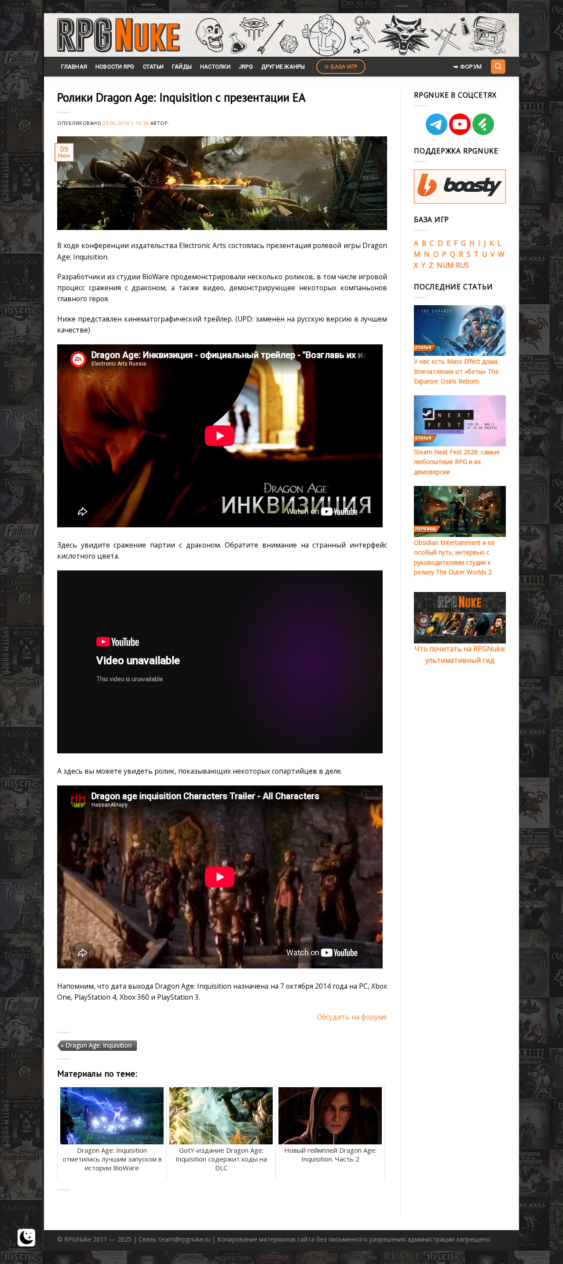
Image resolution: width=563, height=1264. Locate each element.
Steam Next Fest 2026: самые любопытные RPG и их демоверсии (457, 462)
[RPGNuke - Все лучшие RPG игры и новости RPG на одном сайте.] (118, 35)
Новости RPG (115, 66)
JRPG (246, 66)
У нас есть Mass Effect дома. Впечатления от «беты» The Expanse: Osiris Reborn (456, 371)
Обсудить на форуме (352, 1017)
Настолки (215, 66)
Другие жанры (283, 66)
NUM (445, 265)
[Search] (498, 66)
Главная (74, 66)
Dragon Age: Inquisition (99, 1045)
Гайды (182, 66)
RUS (462, 265)
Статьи (153, 66)
